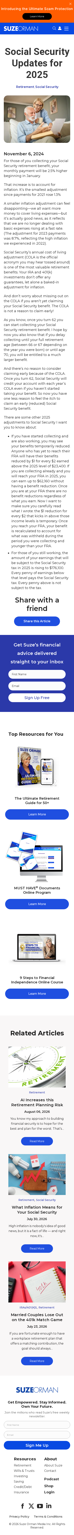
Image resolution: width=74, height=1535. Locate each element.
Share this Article (37, 621)
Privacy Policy (19, 1516)
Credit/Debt (23, 1487)
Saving (19, 1481)
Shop (48, 1486)
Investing (21, 1476)
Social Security (46, 87)
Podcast (51, 1479)
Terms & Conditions (48, 1516)
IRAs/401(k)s (28, 1307)
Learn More (37, 16)
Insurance (21, 1492)
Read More (37, 1141)
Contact (50, 1471)
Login (49, 1492)
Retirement (25, 87)
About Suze (53, 1465)
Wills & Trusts (24, 1471)
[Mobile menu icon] (66, 28)
